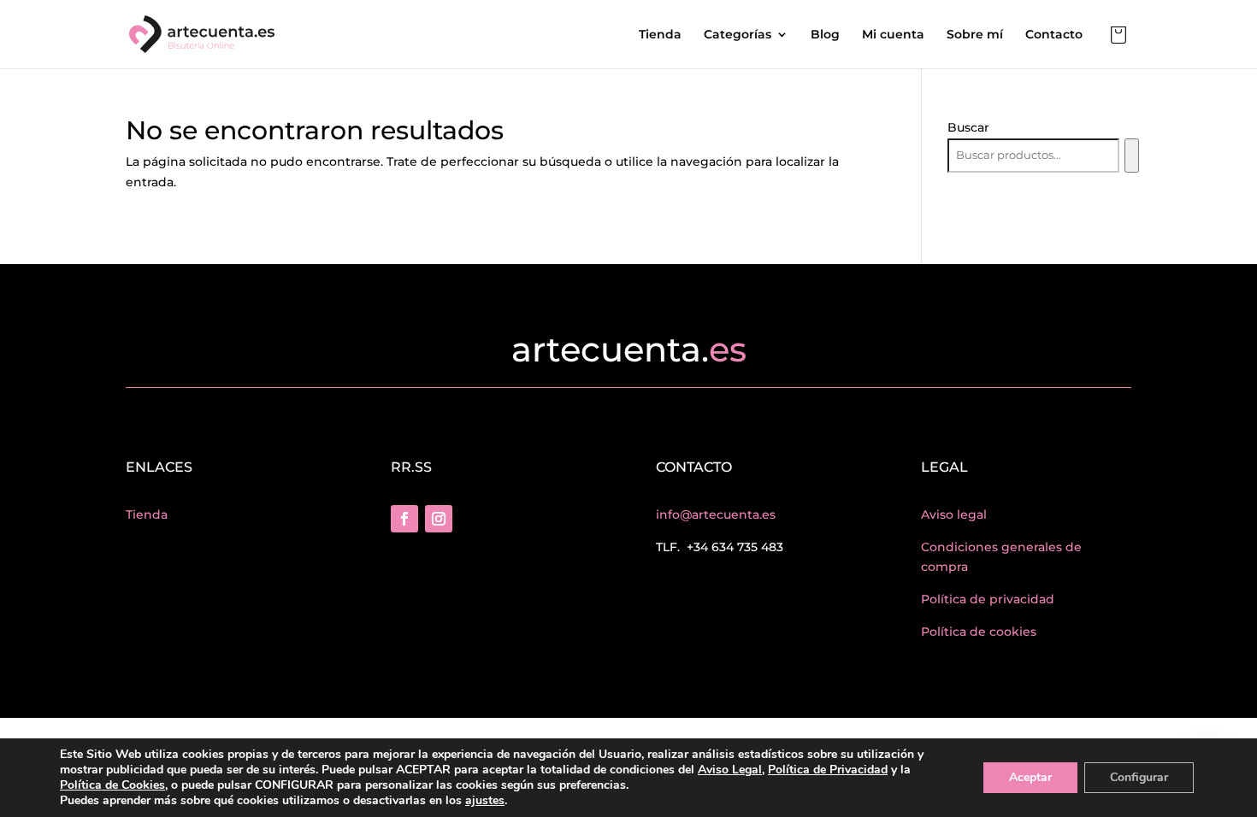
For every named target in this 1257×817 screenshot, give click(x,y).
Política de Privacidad (828, 769)
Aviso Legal (730, 769)
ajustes (485, 800)
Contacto (1054, 35)
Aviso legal (954, 514)
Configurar (1139, 777)
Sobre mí (975, 35)
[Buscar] (1131, 155)
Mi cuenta (893, 35)
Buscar (968, 127)
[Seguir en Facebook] (404, 518)
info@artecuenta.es (716, 514)
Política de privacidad (987, 599)
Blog (825, 35)
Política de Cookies (112, 785)
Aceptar (1030, 777)
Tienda (660, 35)
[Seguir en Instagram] (438, 518)
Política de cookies (978, 631)
